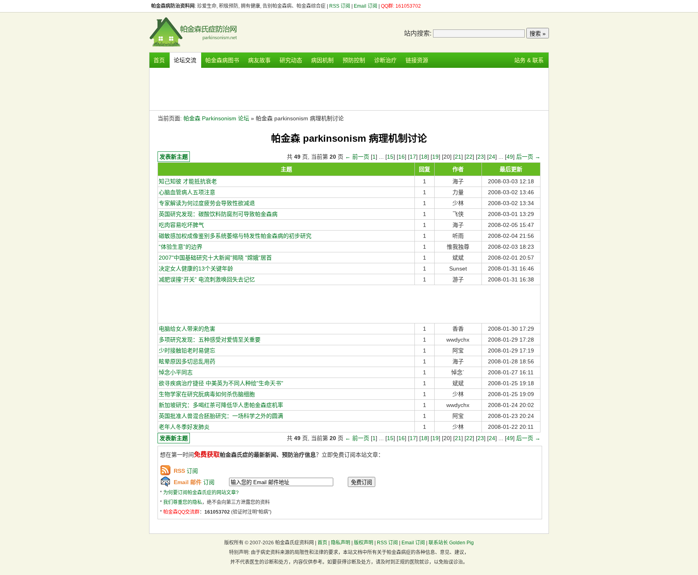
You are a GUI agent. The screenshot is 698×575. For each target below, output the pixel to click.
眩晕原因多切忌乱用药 (187, 361)
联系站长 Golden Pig (451, 543)
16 (401, 156)
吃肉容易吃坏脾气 (181, 225)
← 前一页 (357, 156)
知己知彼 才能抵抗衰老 (188, 181)
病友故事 (259, 60)
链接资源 (417, 60)
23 (480, 156)
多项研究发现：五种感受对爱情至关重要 (210, 339)
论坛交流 (185, 60)
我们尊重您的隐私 (182, 502)
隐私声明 (340, 543)
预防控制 (354, 60)
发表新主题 (174, 156)
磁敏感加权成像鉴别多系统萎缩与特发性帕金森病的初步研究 (235, 236)
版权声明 (363, 543)
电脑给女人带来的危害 (187, 328)
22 (469, 156)
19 (435, 156)
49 (510, 156)
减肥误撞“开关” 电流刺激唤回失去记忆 (207, 279)
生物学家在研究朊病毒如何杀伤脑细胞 (207, 394)
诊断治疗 (385, 60)
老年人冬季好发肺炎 (184, 427)
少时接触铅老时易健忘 (187, 350)
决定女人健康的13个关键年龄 (196, 268)
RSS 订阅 (340, 6)
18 (424, 156)
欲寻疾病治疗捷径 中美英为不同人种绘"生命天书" (221, 383)
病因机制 (322, 60)
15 (390, 156)
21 (458, 156)
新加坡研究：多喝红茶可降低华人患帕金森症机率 (221, 405)
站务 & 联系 (529, 60)
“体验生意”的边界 (180, 246)
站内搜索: (417, 33)
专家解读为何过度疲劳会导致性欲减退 (207, 203)
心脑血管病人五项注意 (187, 192)
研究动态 (291, 60)
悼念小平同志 (176, 372)
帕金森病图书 (222, 60)
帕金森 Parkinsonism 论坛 (216, 118)
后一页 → (528, 156)
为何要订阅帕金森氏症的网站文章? (201, 492)
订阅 (186, 471)
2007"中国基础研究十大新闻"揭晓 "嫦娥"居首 (215, 257)
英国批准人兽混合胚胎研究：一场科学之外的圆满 (221, 416)
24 (492, 156)
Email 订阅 (365, 6)
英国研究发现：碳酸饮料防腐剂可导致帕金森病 (218, 214)
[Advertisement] (349, 88)
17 (413, 156)
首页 (159, 60)
